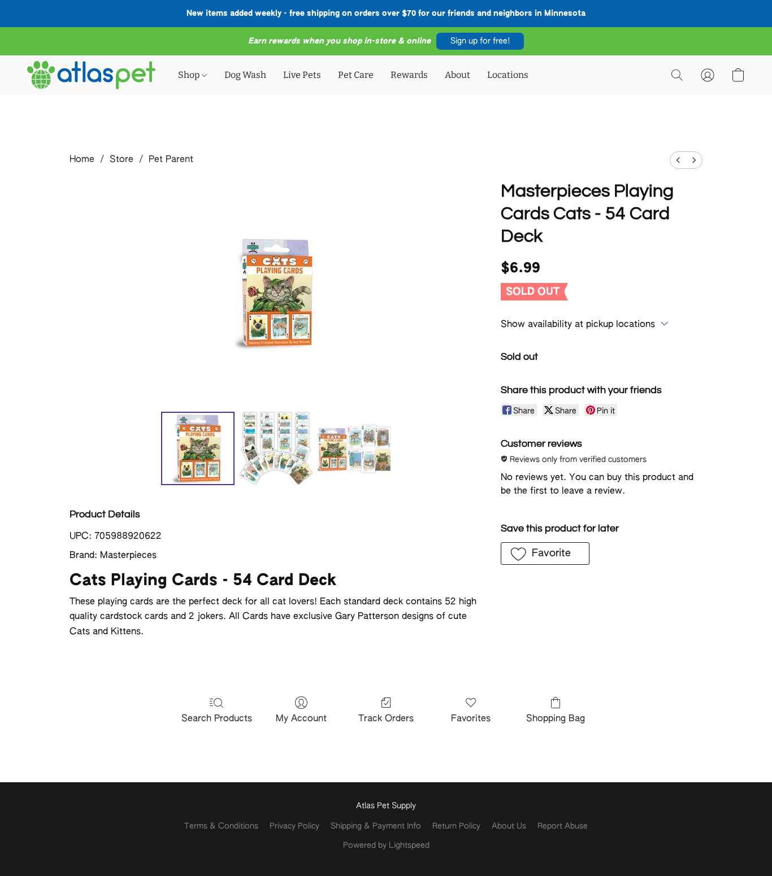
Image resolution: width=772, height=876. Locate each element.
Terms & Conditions (221, 826)
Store (121, 159)
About (457, 74)
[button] (480, 41)
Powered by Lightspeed (386, 845)
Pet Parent (171, 159)
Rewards (409, 74)
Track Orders (386, 719)
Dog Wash (245, 74)
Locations (507, 74)
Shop (190, 74)
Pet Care (356, 74)
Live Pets (302, 74)
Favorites (471, 719)
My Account (301, 719)
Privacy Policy (294, 826)
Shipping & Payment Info (376, 826)
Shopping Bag (555, 719)
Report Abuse (562, 826)
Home (82, 159)
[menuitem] (678, 160)
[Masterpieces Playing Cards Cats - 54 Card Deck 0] (198, 448)
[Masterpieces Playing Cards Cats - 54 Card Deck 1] (276, 448)
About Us (509, 826)
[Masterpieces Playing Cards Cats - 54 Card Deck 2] (354, 448)
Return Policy (456, 826)
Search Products (216, 719)
